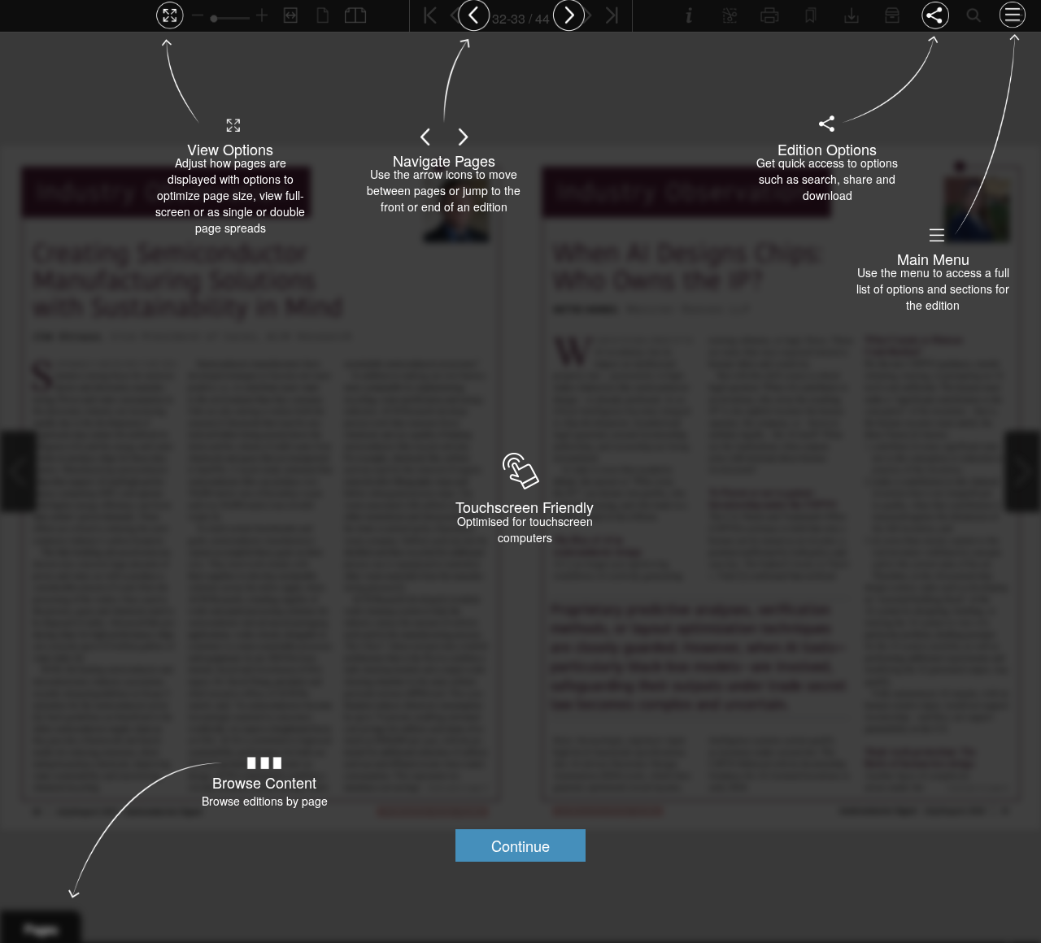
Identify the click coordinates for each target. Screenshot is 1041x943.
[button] (520, 845)
